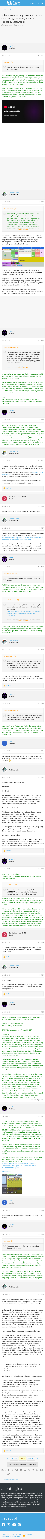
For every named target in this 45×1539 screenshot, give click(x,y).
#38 (42, 1210)
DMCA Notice (6, 1536)
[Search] (42, 3)
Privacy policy (28, 1534)
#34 (42, 942)
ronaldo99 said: (9, 573)
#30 (42, 704)
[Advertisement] (22, 34)
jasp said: (7, 62)
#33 (42, 869)
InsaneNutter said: (10, 347)
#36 (42, 1012)
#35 (42, 975)
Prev (15, 1458)
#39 (42, 1234)
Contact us (5, 1534)
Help (14, 1536)
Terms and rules (16, 1534)
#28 (42, 567)
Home (19, 1536)
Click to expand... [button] (23, 229)
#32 (42, 777)
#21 (42, 55)
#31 (42, 751)
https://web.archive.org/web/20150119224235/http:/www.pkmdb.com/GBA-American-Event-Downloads (22, 539)
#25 (42, 461)
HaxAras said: (8, 209)
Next (30, 1458)
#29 (42, 649)
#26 (42, 506)
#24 (42, 420)
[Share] (38, 55)
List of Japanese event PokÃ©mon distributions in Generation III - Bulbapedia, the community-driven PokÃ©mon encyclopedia (19, 1165)
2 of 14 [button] (22, 1458)
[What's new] (38, 3)
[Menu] (3, 3)
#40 (42, 1294)
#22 (42, 202)
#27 (42, 528)
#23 (42, 340)
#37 (42, 1116)
